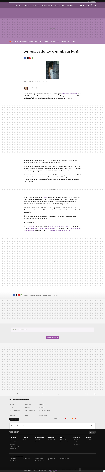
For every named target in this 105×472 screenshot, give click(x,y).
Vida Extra (25, 441)
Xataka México (13, 458)
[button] (33, 88)
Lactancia (41, 404)
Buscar (92, 425)
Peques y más (43, 415)
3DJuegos (25, 439)
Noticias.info (31, 226)
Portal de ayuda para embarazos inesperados (43, 228)
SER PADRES (17, 5)
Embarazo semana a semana (47, 394)
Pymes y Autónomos (90, 441)
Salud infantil (28, 404)
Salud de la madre (47, 295)
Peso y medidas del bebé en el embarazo (65, 394)
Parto (11, 407)
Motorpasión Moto (64, 441)
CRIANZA (35, 5)
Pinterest (81, 5)
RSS (72, 418)
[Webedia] (92, 1)
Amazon (73, 41)
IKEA (58, 41)
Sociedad (12, 415)
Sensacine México (39, 458)
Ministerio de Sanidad (69, 94)
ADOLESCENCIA (59, 5)
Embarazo (39, 295)
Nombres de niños (24, 394)
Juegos (31, 41)
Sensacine (37, 439)
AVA (45, 197)
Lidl (68, 41)
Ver (53, 337)
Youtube (95, 5)
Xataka (11, 439)
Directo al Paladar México (51, 459)
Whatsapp (53, 41)
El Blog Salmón (89, 439)
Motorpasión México (64, 458)
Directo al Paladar (51, 439)
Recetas (46, 41)
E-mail (32, 58)
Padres (26, 415)
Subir (91, 432)
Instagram (92, 5)
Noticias (32, 295)
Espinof (36, 441)
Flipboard (89, 5)
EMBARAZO (27, 5)
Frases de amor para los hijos (82, 394)
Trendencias (75, 439)
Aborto (56, 295)
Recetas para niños (15, 410)
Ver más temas (14, 419)
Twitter (86, 5)
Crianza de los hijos (30, 410)
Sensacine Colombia (39, 460)
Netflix (41, 41)
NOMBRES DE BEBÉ (47, 5)
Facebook (83, 5)
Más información (54, 470)
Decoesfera (75, 441)
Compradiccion (76, 444)
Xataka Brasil (13, 460)
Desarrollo (42, 407)
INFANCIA (69, 5)
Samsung (63, 41)
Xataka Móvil (13, 441)
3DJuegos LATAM (26, 458)
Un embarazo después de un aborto (58, 230)
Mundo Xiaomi (13, 448)
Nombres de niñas (35, 394)
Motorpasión (63, 439)
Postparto (27, 407)
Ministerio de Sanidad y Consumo (59, 226)
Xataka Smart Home (14, 446)
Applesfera (12, 444)
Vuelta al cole (24, 41)
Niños (36, 41)
